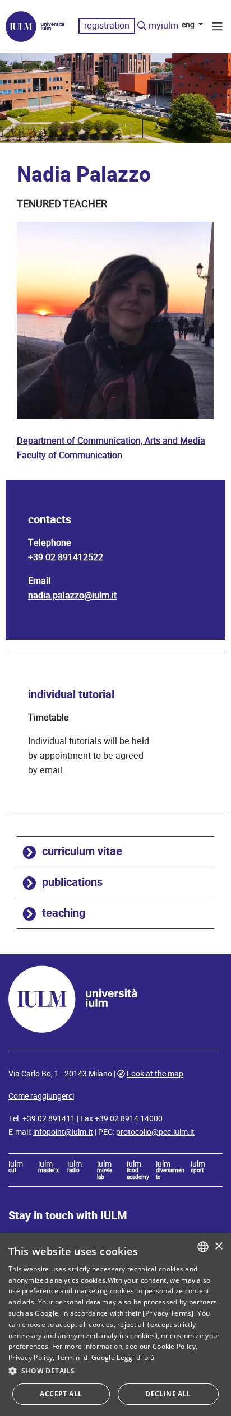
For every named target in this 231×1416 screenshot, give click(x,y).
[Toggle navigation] (217, 28)
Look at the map (155, 1073)
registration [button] (107, 25)
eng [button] (189, 24)
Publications (72, 882)
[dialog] (115, 1324)
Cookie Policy (174, 1346)
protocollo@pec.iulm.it (155, 1132)
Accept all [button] (61, 1394)
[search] (141, 26)
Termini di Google (86, 1357)
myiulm (163, 25)
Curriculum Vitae (82, 851)
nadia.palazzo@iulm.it (72, 595)
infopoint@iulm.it (63, 1132)
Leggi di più (135, 1357)
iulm (15, 1167)
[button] (115, 1371)
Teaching (63, 913)
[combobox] (203, 1246)
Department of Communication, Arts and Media (111, 440)
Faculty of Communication (69, 455)
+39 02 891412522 (65, 557)
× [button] (218, 1246)
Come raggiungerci (41, 1096)
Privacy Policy (30, 1357)
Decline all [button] (168, 1394)
